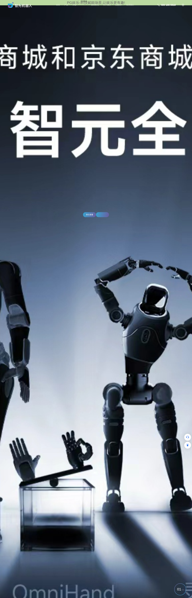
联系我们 (130, 5)
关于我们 (107, 5)
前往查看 (89, 215)
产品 (66, 5)
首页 (58, 5)
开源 (74, 5)
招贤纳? (118, 5)
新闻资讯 (95, 5)
